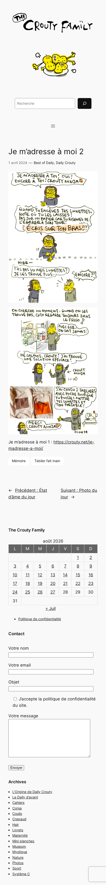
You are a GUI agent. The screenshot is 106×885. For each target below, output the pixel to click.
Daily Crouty (66, 163)
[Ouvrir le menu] (53, 126)
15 (78, 574)
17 (15, 583)
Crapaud (19, 819)
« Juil (51, 608)
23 (90, 583)
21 (65, 583)
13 (53, 574)
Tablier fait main (47, 461)
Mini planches (23, 841)
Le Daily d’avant (25, 797)
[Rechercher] (84, 103)
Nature (17, 857)
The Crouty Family (26, 530)
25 (27, 592)
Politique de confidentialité (39, 619)
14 (65, 574)
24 (15, 592)
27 (52, 592)
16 (90, 574)
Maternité (20, 835)
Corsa (17, 808)
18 (27, 583)
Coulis (17, 813)
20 (52, 583)
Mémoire (19, 461)
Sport (16, 868)
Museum (19, 846)
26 (40, 592)
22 (77, 583)
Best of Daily (44, 163)
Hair (15, 824)
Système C (21, 874)
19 (40, 583)
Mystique (19, 852)
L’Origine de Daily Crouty (32, 792)
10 (15, 574)
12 (40, 574)
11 (28, 574)
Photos (17, 863)
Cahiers (18, 802)
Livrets (17, 830)
